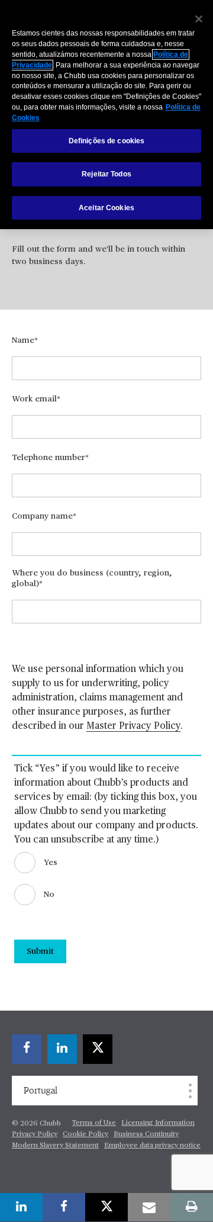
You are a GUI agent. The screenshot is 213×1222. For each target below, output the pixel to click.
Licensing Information (158, 1123)
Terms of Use (94, 1123)
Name (23, 340)
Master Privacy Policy (133, 726)
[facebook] (26, 1049)
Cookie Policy (85, 1134)
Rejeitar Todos (106, 174)
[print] (191, 1207)
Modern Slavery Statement (55, 1145)
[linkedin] (62, 1049)
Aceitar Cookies (106, 208)
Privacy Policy (34, 1134)
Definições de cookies (107, 141)
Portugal (40, 1090)
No (49, 894)
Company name (42, 516)
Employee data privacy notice (152, 1145)
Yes (50, 862)
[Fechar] (199, 19)
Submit (40, 951)
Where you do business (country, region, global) (92, 578)
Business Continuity (146, 1134)
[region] (106, 114)
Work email (34, 399)
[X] (97, 1049)
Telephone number (48, 458)
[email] (149, 1207)
